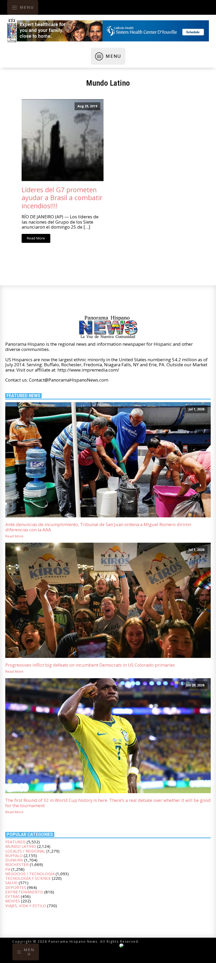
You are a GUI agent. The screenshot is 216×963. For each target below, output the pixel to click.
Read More (36, 238)
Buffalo (14, 855)
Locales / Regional (25, 851)
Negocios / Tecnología (30, 873)
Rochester (17, 864)
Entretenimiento (24, 891)
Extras (12, 896)
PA (7, 869)
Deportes (15, 887)
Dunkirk (14, 860)
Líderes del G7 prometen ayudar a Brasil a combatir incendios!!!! (62, 198)
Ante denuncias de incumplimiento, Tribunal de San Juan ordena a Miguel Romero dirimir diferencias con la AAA (98, 527)
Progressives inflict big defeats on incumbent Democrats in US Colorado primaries (90, 665)
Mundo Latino (108, 83)
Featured (15, 841)
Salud (11, 882)
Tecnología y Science (28, 878)
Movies (12, 900)
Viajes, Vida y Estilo (25, 905)
